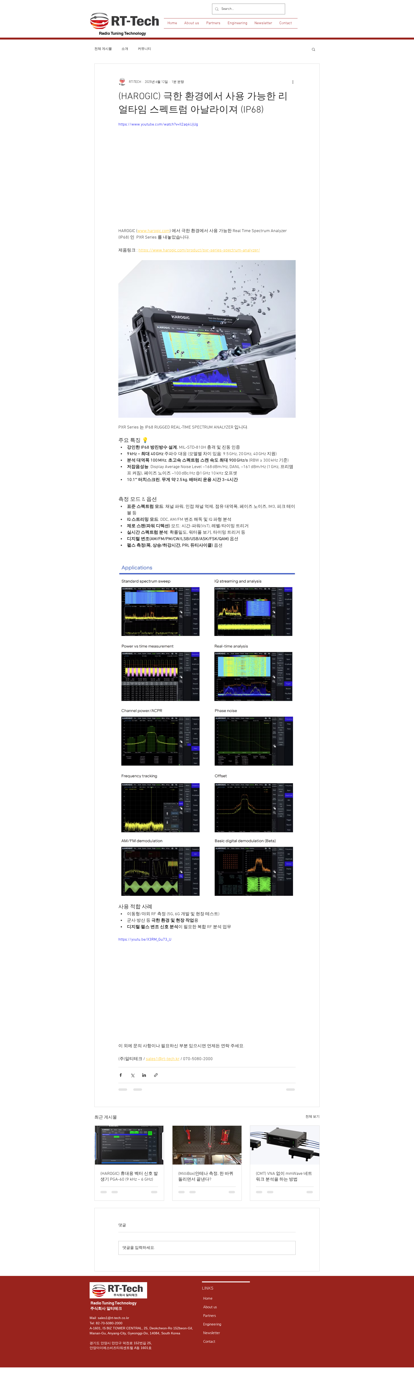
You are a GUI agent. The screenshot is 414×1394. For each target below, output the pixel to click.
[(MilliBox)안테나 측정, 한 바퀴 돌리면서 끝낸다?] (207, 1145)
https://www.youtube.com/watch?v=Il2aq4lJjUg (158, 124)
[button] (313, 49)
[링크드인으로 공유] (144, 1075)
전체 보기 (312, 1117)
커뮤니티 (144, 49)
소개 (124, 49)
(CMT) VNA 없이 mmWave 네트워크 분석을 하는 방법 (284, 1176)
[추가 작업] (293, 82)
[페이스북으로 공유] (120, 1075)
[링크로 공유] (156, 1075)
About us (210, 1307)
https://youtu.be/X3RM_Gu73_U (144, 939)
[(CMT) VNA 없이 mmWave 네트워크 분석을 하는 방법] (284, 1145)
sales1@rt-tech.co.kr (113, 1318)
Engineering (212, 1324)
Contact (209, 1341)
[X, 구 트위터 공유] (132, 1075)
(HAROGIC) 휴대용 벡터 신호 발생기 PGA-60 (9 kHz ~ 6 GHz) (129, 1176)
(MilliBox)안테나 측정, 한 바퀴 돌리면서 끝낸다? (205, 1176)
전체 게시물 (103, 49)
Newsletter (211, 1333)
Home (208, 1298)
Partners (209, 1315)
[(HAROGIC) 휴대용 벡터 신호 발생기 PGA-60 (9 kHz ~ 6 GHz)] (129, 1145)
